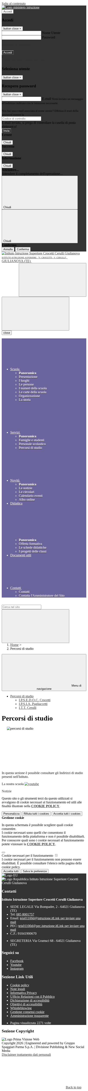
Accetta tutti (67, 813)
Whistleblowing (21, 1008)
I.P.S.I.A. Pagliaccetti (33, 704)
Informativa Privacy (23, 993)
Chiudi (7, 142)
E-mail (46, 98)
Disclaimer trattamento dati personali (26, 1054)
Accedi (7, 11)
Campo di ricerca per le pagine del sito (27, 603)
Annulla (8, 249)
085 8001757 (25, 914)
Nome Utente (51, 33)
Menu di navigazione (59, 687)
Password (48, 37)
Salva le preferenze (35, 871)
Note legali (17, 989)
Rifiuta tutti (36, 813)
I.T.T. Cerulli (27, 707)
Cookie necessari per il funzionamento (28, 855)
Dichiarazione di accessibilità (29, 1000)
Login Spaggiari (34, 114)
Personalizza (11, 813)
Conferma (23, 249)
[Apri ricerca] (52, 280)
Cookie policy (19, 985)
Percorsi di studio (22, 696)
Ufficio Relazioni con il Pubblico (32, 996)
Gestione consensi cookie (27, 1012)
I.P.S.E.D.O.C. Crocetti (34, 700)
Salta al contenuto (14, 3)
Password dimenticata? (17, 45)
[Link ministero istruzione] (21, 7)
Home (14, 645)
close (6, 332)
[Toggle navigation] (35, 314)
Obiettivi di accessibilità (26, 1004)
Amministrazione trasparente (29, 1016)
